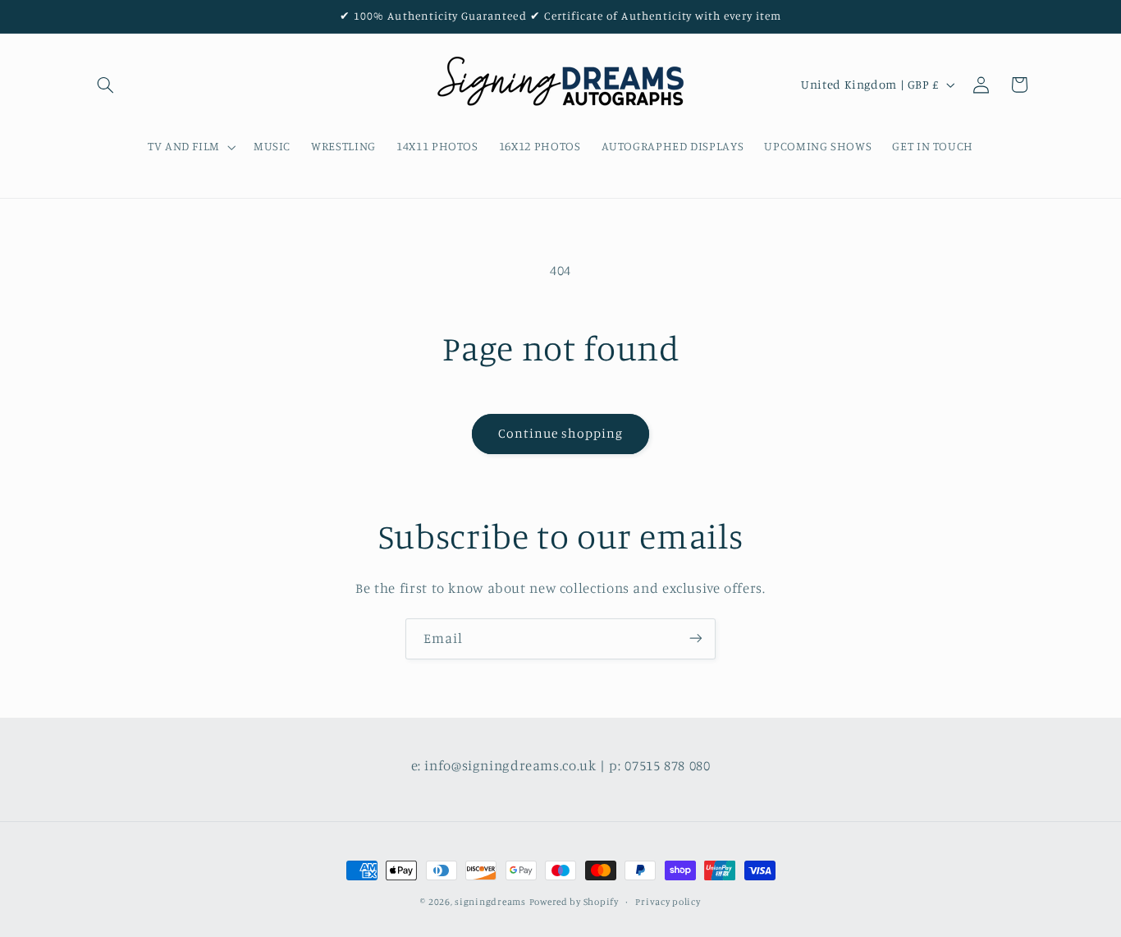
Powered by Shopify (574, 901)
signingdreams (490, 901)
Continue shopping (561, 433)
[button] (106, 84)
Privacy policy (667, 901)
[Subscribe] (696, 638)
